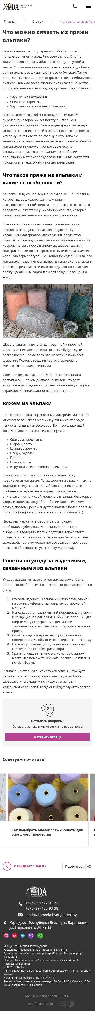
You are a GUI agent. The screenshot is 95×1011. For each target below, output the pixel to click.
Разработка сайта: (39, 1003)
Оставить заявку (47, 737)
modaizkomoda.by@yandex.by (51, 914)
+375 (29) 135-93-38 (41, 908)
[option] (48, 810)
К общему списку (29, 866)
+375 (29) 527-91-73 (41, 902)
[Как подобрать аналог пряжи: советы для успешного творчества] (48, 797)
